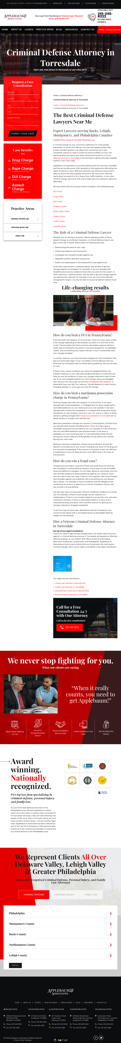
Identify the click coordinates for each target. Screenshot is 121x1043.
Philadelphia (17, 913)
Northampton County (22, 944)
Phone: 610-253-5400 (59, 1024)
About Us (27, 1002)
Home (5, 30)
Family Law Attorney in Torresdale (69, 587)
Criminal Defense (34, 894)
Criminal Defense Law (20, 219)
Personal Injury (64, 894)
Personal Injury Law (19, 227)
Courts (29, 30)
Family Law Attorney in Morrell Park (70, 583)
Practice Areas (22, 208)
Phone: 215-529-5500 (80, 1024)
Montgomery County (22, 923)
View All (15, 965)
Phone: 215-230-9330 (39, 1022)
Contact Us (87, 30)
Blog (59, 30)
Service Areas (66, 1002)
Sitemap (28, 1040)
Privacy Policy (19, 1040)
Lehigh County (18, 955)
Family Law (20, 236)
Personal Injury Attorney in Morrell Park (72, 591)
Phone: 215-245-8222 (14, 1024)
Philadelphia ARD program (99, 382)
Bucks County (17, 934)
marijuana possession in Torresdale (95, 416)
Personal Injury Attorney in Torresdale (71, 594)
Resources (72, 30)
